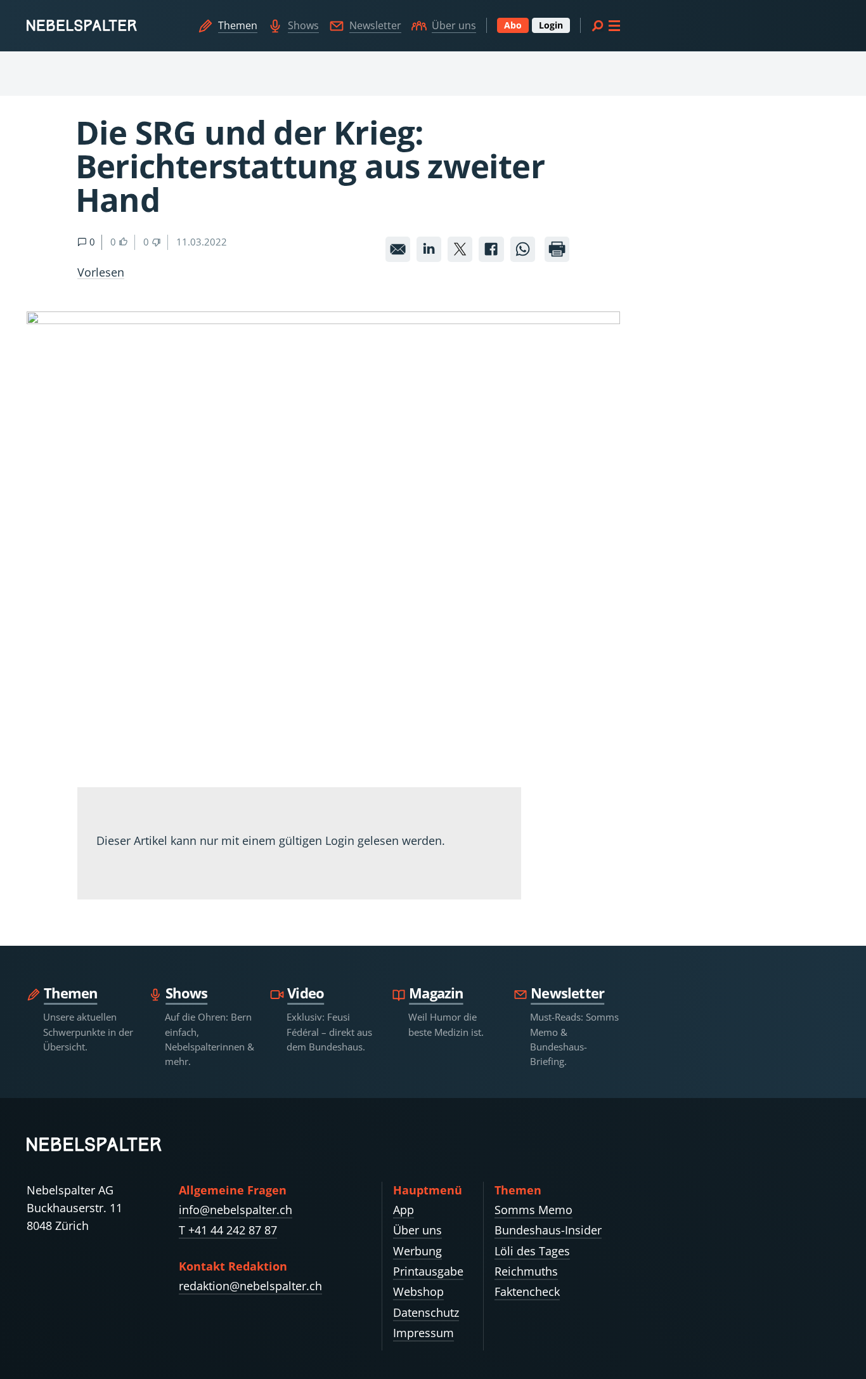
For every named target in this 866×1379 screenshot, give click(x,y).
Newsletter (375, 25)
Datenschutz (426, 1312)
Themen (237, 25)
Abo (513, 25)
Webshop (418, 1291)
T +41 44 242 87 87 (228, 1230)
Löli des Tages (532, 1250)
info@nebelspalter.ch (235, 1209)
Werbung (417, 1250)
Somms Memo (533, 1209)
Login (551, 25)
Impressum (423, 1332)
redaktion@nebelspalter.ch (250, 1285)
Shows (303, 25)
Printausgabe (428, 1271)
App (403, 1209)
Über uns (454, 25)
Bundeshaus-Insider (548, 1230)
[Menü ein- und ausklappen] (605, 25)
